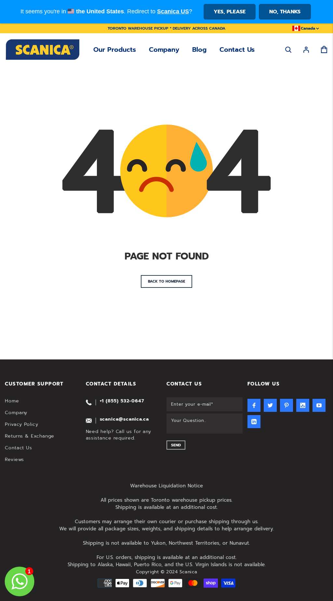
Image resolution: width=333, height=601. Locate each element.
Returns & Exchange (29, 436)
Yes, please (230, 12)
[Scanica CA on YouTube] (319, 405)
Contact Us (237, 49)
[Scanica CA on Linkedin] (253, 421)
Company (164, 49)
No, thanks (284, 12)
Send (176, 445)
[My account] (306, 50)
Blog (199, 49)
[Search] (288, 50)
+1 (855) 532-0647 (122, 401)
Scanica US (173, 11)
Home (12, 401)
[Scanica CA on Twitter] (270, 405)
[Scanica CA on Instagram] (302, 405)
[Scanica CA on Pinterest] (286, 405)
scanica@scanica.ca (124, 419)
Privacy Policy (21, 424)
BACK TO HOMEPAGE (166, 281)
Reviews (14, 459)
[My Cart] (324, 50)
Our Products (114, 49)
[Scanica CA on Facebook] (253, 405)
